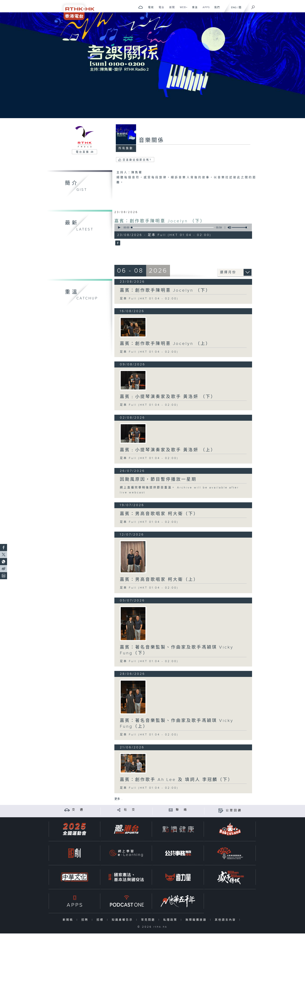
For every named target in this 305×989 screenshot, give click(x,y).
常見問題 (149, 919)
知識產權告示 (123, 919)
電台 (160, 9)
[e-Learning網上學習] (126, 853)
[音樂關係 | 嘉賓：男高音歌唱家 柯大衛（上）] (133, 556)
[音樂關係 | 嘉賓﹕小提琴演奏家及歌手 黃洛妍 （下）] (133, 380)
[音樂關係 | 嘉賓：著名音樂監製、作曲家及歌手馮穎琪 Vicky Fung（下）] (133, 623)
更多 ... (118, 799)
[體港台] (126, 829)
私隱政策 (171, 919)
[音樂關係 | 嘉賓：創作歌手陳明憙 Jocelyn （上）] (133, 327)
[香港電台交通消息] (67, 809)
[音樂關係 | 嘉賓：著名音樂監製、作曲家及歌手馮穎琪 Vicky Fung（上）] (133, 697)
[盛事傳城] (230, 877)
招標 (101, 919)
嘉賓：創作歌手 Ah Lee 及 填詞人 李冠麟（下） (176, 779)
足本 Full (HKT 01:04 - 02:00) (149, 298)
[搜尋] (253, 6)
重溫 (193, 9)
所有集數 (125, 148)
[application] (181, 227)
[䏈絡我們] (171, 809)
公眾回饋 (234, 810)
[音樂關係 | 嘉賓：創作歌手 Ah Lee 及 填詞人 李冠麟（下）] (133, 763)
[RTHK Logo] (76, 9)
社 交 (130, 809)
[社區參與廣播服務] (230, 853)
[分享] (119, 809)
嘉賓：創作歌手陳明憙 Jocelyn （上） (165, 343)
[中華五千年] (178, 901)
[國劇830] (74, 853)
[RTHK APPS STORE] (74, 901)
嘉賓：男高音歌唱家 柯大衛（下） (159, 513)
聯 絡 (182, 809)
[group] (228, 227)
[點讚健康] (178, 829)
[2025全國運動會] (74, 829)
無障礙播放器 (197, 919)
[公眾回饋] (221, 810)
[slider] (240, 227)
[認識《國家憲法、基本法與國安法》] (126, 877)
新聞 (171, 9)
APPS (205, 9)
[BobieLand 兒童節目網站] (230, 829)
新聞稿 (69, 919)
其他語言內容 (226, 919)
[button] (119, 227)
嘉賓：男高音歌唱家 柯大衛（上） (159, 579)
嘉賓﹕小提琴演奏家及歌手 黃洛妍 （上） (168, 450)
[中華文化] (74, 877)
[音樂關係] (117, 243)
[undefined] (140, 7)
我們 (216, 9)
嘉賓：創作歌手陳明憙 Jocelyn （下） (159, 221)
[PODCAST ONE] (126, 901)
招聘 (85, 919)
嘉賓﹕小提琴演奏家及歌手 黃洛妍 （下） (168, 396)
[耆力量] (178, 877)
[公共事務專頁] (178, 853)
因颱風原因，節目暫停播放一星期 (158, 479)
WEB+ (182, 9)
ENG (234, 7)
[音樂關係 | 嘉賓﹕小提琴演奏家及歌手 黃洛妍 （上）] (133, 433)
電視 (149, 9)
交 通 (78, 809)
